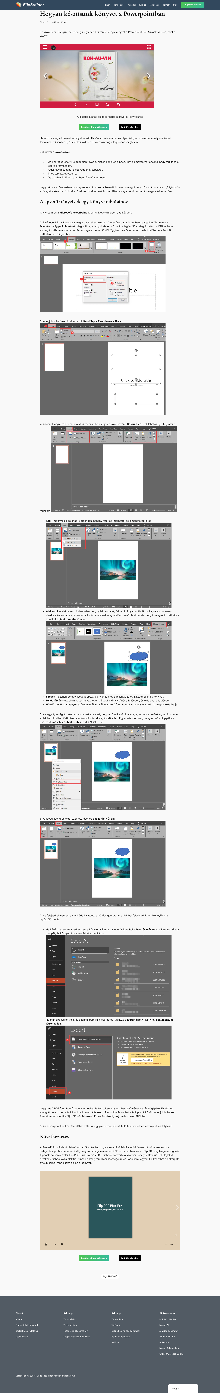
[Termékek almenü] (124, 4)
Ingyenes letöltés (193, 5)
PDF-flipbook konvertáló (111, 1155)
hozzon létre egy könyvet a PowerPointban (121, 32)
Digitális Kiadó (110, 1276)
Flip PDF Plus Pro (79, 1155)
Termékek (118, 5)
